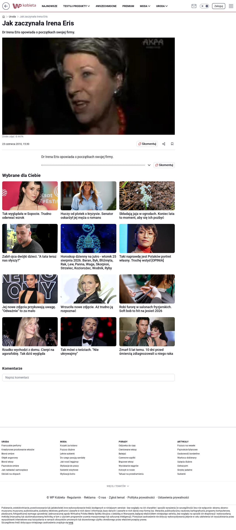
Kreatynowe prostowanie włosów (17, 449)
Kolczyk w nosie (127, 470)
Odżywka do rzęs (127, 445)
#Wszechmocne (106, 6)
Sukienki (181, 474)
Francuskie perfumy (11, 445)
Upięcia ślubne (184, 462)
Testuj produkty (75, 6)
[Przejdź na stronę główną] (6, 9)
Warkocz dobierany (187, 457)
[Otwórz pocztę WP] (194, 6)
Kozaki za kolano (68, 445)
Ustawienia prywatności (173, 497)
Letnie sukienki (67, 453)
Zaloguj (218, 6)
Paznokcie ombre (10, 466)
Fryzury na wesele (186, 445)
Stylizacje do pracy (69, 466)
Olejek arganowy (9, 457)
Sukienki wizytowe (69, 470)
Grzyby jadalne (184, 470)
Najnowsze (49, 6)
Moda (143, 6)
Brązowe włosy (126, 462)
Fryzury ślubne (67, 449)
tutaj (71, 522)
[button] (204, 6)
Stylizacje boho (67, 474)
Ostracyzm (182, 466)
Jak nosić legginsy (69, 462)
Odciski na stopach (10, 474)
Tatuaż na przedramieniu (131, 474)
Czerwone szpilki (127, 457)
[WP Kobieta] (27, 6)
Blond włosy (7, 462)
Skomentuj (149, 144)
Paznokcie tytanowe (187, 449)
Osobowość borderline (188, 453)
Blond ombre (7, 453)
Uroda (160, 6)
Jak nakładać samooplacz (14, 470)
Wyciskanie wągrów (128, 466)
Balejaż (122, 453)
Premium (128, 6)
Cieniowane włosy (128, 449)
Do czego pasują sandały (72, 457)
